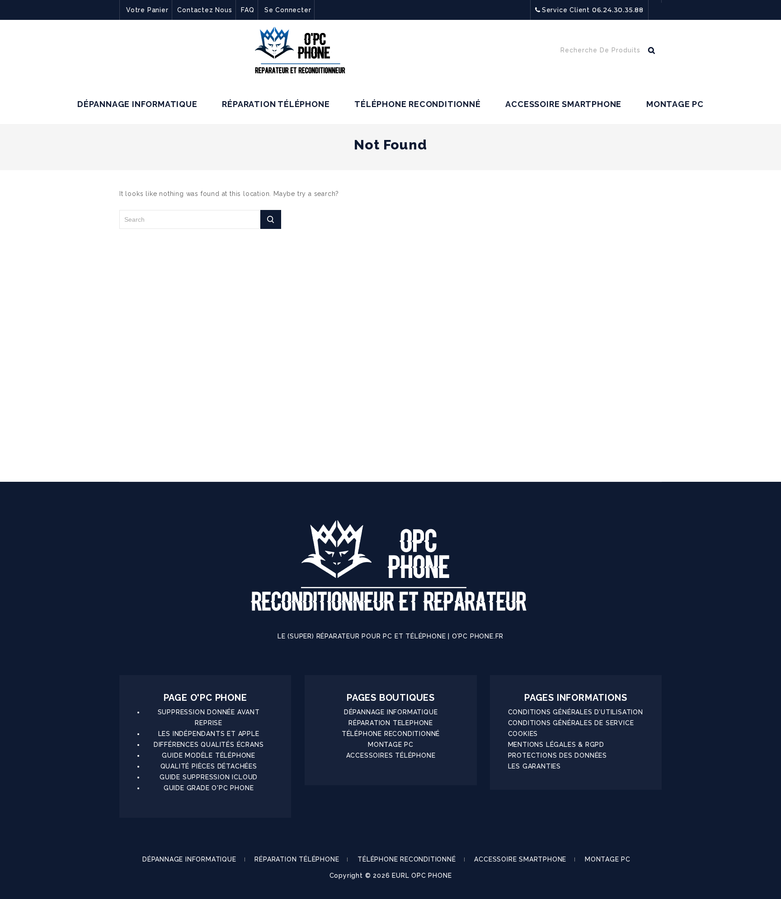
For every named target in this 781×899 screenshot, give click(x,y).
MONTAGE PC (675, 104)
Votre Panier (147, 10)
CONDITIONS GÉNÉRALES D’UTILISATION (575, 712)
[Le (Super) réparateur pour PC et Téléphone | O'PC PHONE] (300, 52)
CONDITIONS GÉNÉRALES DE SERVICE (571, 723)
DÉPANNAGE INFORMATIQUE (137, 104)
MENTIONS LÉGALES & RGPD (556, 744)
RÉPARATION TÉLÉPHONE (275, 104)
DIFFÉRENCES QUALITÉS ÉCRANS (209, 744)
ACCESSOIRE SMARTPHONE (563, 104)
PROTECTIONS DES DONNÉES (557, 755)
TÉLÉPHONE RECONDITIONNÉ (417, 104)
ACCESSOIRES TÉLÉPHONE (391, 755)
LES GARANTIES (534, 766)
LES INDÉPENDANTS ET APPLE (208, 733)
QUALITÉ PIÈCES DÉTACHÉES (208, 766)
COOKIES (523, 733)
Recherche (651, 52)
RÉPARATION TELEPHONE (390, 723)
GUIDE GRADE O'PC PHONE (209, 788)
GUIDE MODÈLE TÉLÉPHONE (208, 755)
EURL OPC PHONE (422, 875)
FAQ (247, 10)
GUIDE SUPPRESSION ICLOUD (209, 777)
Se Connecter (287, 10)
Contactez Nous (204, 10)
